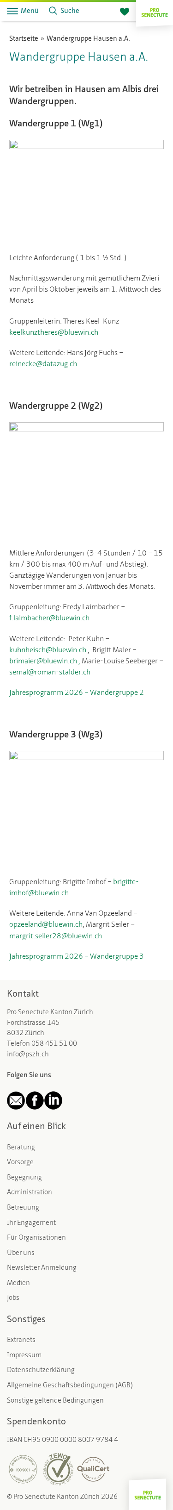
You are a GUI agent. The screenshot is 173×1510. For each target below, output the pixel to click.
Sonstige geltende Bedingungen (55, 1401)
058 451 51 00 (54, 1044)
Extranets (21, 1340)
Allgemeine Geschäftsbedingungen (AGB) (70, 1385)
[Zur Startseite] (154, 11)
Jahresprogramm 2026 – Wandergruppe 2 (76, 693)
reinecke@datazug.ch (43, 364)
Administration (29, 1192)
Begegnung (24, 1177)
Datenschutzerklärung (41, 1370)
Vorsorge (20, 1162)
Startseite (23, 39)
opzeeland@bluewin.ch (46, 925)
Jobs (13, 1298)
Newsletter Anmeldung (42, 1268)
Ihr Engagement (31, 1223)
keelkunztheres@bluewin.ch (53, 333)
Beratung (21, 1147)
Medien (18, 1283)
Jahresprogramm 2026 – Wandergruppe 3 (76, 957)
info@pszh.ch (28, 1054)
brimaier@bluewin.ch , (45, 661)
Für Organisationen (36, 1238)
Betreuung (23, 1207)
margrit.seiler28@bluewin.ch (55, 936)
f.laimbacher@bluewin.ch (49, 618)
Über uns (21, 1253)
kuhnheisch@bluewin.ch (47, 650)
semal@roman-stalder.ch (49, 672)
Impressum (24, 1355)
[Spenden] (124, 12)
